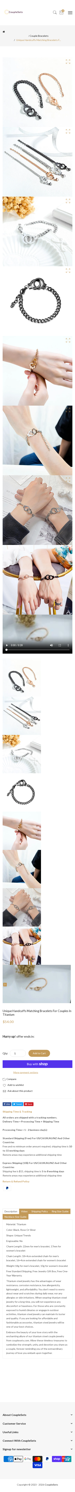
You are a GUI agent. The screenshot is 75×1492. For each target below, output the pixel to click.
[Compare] (10, 1079)
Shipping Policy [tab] (39, 1211)
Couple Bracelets (39, 36)
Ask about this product (20, 1090)
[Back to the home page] (4, 31)
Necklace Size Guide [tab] (16, 1216)
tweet (19, 1104)
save (30, 1104)
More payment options (25, 1072)
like (8, 1104)
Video (24, 1211)
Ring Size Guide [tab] (60, 1211)
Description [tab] (11, 1211)
